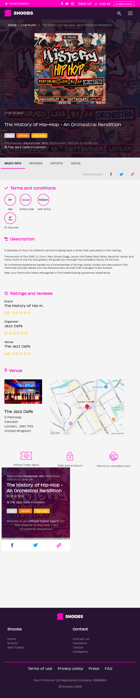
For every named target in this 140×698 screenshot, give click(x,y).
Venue (76, 163)
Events (12, 643)
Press (94, 668)
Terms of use (40, 668)
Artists (56, 163)
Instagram (80, 651)
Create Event (124, 3)
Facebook (80, 643)
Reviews (35, 163)
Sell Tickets (15, 647)
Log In (105, 3)
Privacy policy (70, 668)
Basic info (13, 163)
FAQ (108, 668)
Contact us (81, 639)
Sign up (85, 3)
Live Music (28, 25)
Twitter (78, 647)
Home (12, 25)
